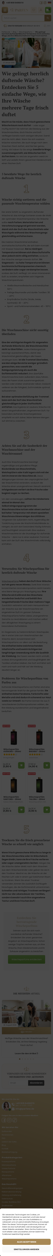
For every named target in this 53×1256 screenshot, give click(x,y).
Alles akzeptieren (26, 1242)
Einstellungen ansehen (26, 1249)
